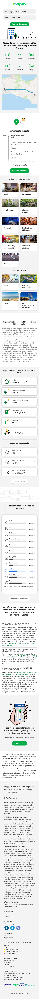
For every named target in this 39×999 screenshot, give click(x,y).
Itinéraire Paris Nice (26, 828)
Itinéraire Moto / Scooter (25, 809)
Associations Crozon (23, 864)
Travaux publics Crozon (16, 896)
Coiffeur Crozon (8, 855)
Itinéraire (6, 805)
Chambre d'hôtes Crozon (16, 860)
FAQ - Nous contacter (10, 975)
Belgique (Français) (12, 949)
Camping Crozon (30, 860)
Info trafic (7, 904)
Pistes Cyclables (16, 904)
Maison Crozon (8, 851)
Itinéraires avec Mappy (10, 819)
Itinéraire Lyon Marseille (20, 841)
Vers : (12, 18)
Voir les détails (20, 481)
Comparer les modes (19, 598)
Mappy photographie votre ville (13, 979)
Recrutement (7, 962)
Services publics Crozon (16, 871)
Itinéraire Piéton (16, 805)
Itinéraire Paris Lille (11, 826)
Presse (6, 966)
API (5, 936)
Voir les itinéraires (19, 24)
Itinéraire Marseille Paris (27, 824)
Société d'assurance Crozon (22, 855)
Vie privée (21, 973)
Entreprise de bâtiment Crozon (23, 851)
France (8, 947)
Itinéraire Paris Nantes (10, 830)
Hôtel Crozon (7, 849)
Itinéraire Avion (18, 811)
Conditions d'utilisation (10, 973)
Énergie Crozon (21, 898)
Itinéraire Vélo (26, 805)
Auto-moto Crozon (26, 853)
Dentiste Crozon (25, 888)
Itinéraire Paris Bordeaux (11, 824)
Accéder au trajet (19, 171)
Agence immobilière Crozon (12, 853)
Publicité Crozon (30, 883)
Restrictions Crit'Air (28, 904)
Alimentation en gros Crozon (13, 885)
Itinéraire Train (29, 807)
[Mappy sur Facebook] (6, 928)
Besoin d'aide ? (10, 916)
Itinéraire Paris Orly (24, 826)
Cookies (28, 973)
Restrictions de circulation (11, 907)
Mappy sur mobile (9, 938)
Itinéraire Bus (8, 811)
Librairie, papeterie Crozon (17, 894)
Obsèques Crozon (9, 858)
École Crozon (7, 881)
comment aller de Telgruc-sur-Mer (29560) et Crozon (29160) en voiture (19, 673)
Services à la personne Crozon (13, 892)
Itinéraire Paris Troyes (17, 843)
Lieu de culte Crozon (19, 881)
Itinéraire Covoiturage (10, 809)
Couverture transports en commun (14, 977)
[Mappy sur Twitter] (12, 928)
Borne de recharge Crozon (11, 888)
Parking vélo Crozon (9, 864)
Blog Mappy (7, 964)
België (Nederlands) (12, 951)
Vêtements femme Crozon (17, 873)
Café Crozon (8, 862)
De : (15, 12)
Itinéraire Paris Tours (17, 832)
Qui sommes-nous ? (9, 960)
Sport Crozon (27, 862)
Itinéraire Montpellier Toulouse (21, 835)
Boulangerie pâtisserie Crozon (18, 868)
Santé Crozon (17, 862)
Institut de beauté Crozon (11, 890)
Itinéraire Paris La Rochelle (12, 837)
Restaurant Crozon (18, 849)
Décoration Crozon (14, 879)
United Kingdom (10, 953)
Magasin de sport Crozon (16, 883)
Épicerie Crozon (20, 875)
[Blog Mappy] (18, 928)
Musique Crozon (25, 890)
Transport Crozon (21, 858)
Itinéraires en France (25, 819)
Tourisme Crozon (27, 879)
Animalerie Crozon (28, 885)
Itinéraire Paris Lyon (10, 822)
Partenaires (12, 966)
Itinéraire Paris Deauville (24, 822)
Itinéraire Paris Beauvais (18, 839)
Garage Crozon (29, 849)
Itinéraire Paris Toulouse (11, 828)
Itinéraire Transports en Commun (14, 807)
